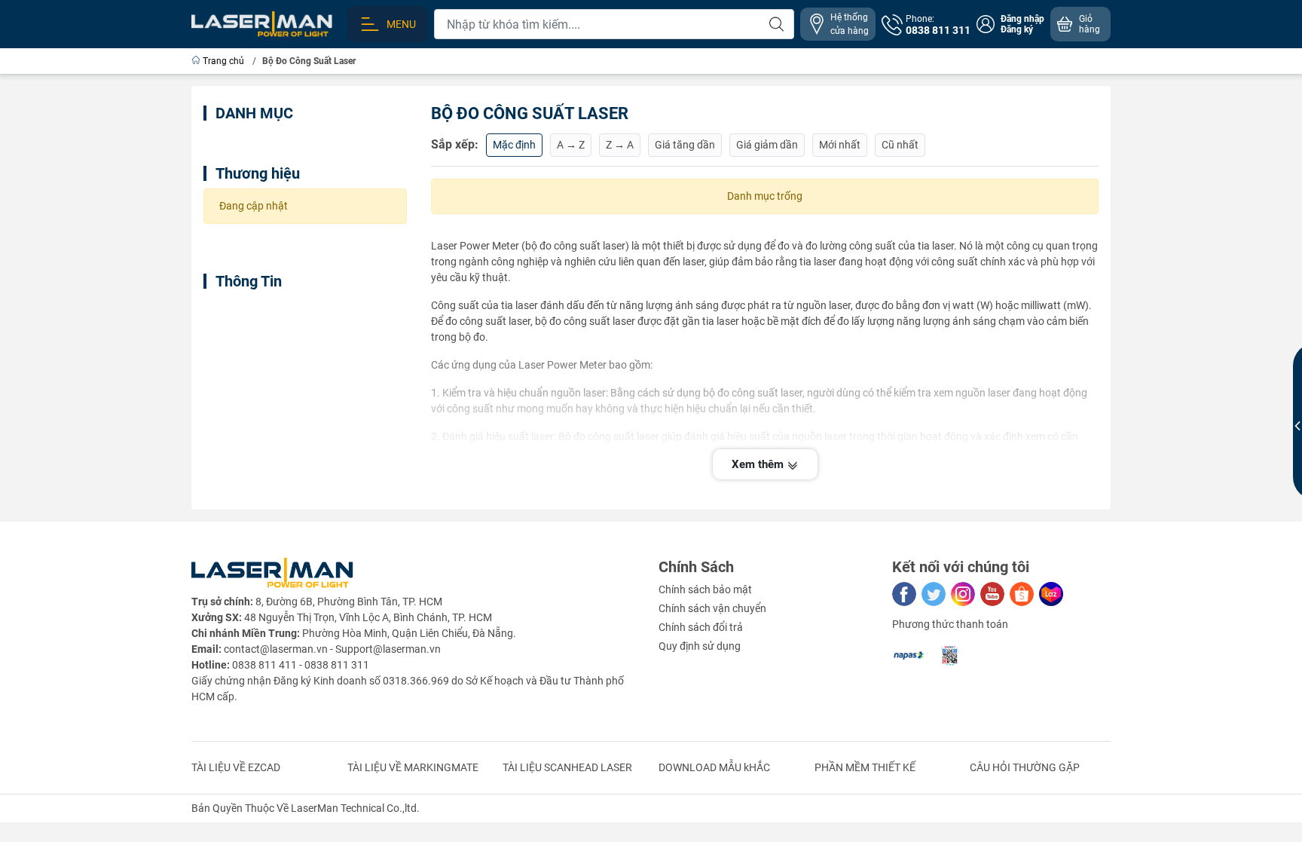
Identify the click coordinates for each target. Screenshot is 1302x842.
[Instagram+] (963, 594)
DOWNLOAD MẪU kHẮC (714, 767)
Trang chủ (223, 61)
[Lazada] (1051, 594)
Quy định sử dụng (700, 646)
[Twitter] (933, 594)
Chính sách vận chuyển (712, 608)
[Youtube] (992, 594)
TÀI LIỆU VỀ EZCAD (235, 767)
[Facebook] (904, 594)
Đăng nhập (1022, 19)
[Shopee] (1022, 594)
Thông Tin (248, 281)
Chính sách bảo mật (705, 589)
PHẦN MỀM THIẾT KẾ (865, 767)
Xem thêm (759, 464)
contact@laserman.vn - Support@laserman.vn (332, 649)
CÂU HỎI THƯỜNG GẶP (1025, 767)
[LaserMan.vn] (261, 23)
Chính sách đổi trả (701, 627)
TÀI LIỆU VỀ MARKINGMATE (412, 767)
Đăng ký (1017, 29)
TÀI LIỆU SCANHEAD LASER (567, 767)
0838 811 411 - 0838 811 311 (300, 665)
